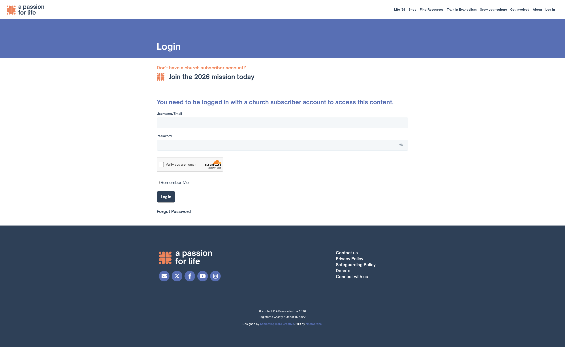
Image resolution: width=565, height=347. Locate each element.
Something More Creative (277, 324)
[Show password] (401, 145)
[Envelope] (164, 276)
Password (164, 136)
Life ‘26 (399, 9)
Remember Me (174, 182)
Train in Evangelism (461, 9)
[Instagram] (215, 276)
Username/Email (169, 114)
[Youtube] (202, 276)
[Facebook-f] (190, 276)
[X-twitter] (177, 276)
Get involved (519, 9)
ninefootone (314, 324)
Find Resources (432, 9)
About (537, 9)
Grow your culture (493, 9)
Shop (412, 9)
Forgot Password (174, 211)
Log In (550, 9)
